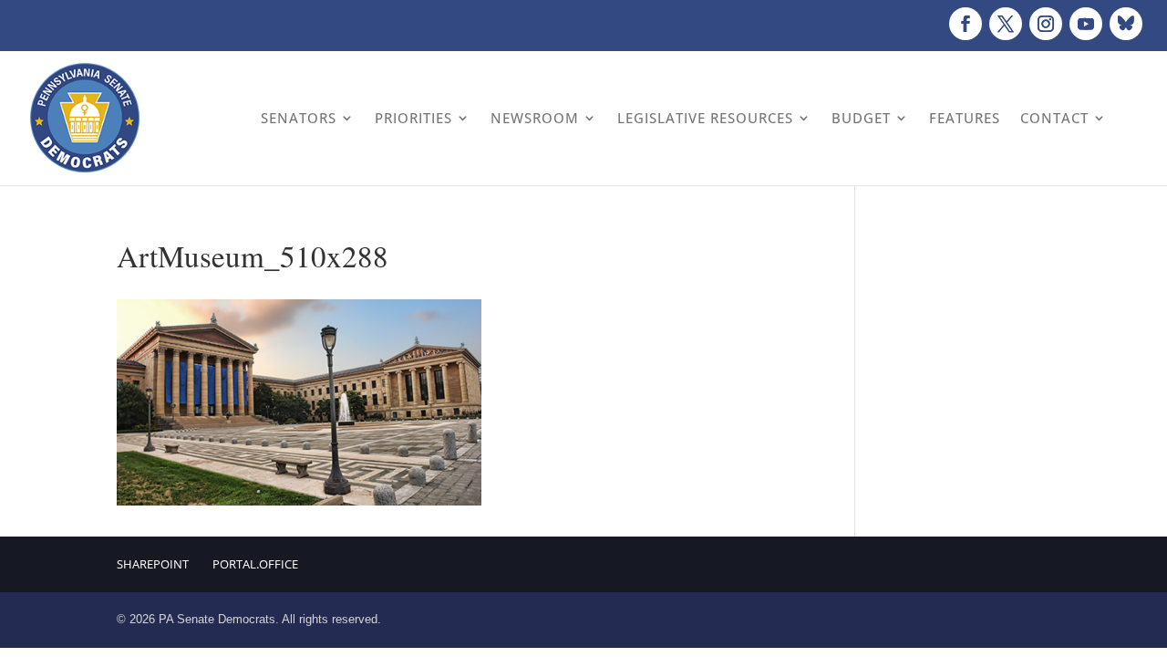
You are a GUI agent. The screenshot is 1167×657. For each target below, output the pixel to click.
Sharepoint (153, 564)
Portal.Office (255, 564)
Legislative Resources (705, 118)
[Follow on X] (1005, 23)
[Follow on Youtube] (1085, 23)
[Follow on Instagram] (1045, 23)
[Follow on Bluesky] (1126, 23)
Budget (861, 118)
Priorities (413, 118)
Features (964, 118)
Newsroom (535, 118)
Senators (298, 118)
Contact (1054, 118)
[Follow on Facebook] (965, 23)
